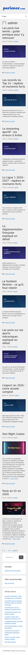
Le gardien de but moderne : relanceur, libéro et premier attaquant (13, 603)
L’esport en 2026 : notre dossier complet (13, 388)
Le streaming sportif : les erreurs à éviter (12, 132)
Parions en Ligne (9, 72)
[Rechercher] (21, 557)
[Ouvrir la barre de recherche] (26, 16)
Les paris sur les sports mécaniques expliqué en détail (12, 336)
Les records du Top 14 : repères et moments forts (13, 83)
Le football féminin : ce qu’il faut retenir (13, 285)
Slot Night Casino (13, 434)
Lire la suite (14, 478)
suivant (14, 550)
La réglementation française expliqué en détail (12, 233)
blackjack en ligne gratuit (13, 570)
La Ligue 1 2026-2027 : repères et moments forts (13, 181)
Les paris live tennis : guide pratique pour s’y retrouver (13, 33)
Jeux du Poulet (9, 583)
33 (9, 550)
